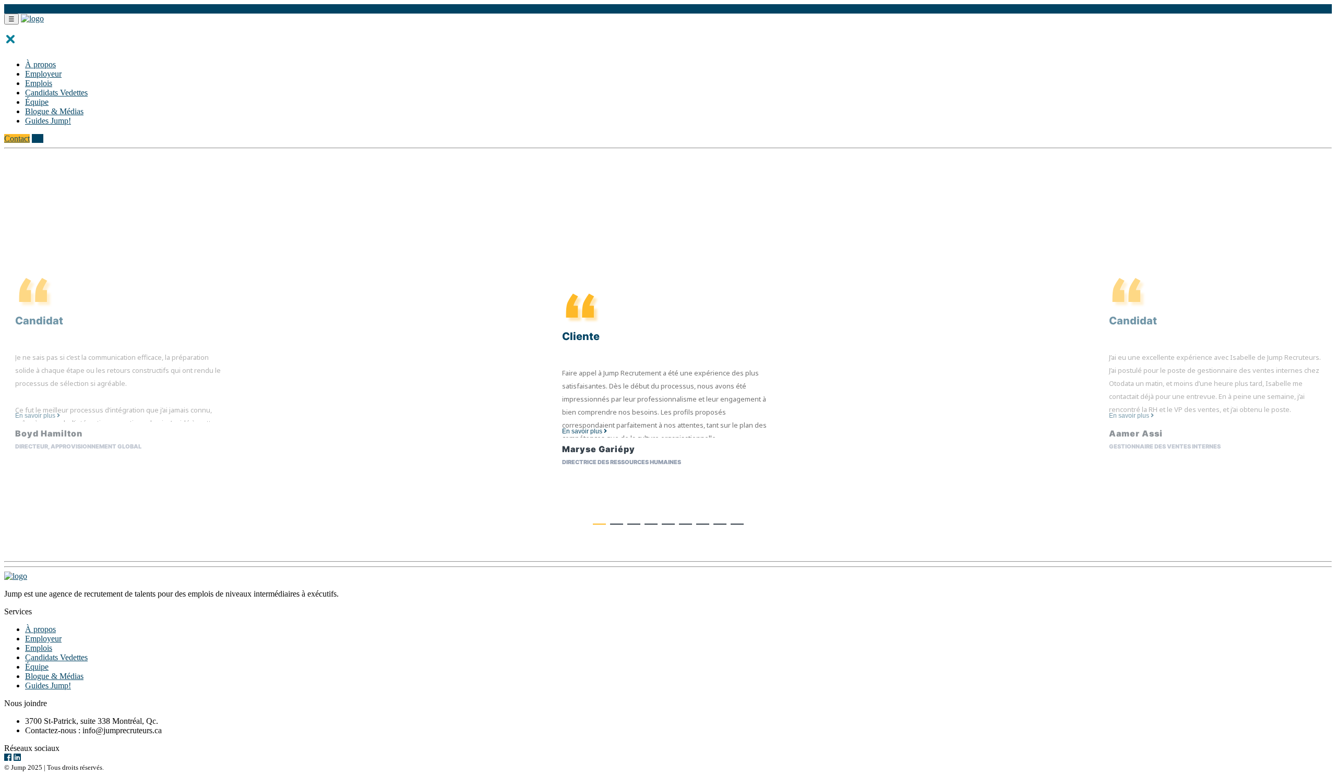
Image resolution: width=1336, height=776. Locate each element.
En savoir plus (36, 415)
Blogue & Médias (54, 111)
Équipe (37, 102)
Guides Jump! (48, 120)
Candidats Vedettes (56, 92)
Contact (17, 138)
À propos (40, 64)
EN (10, 8)
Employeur (43, 73)
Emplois (38, 83)
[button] (599, 524)
